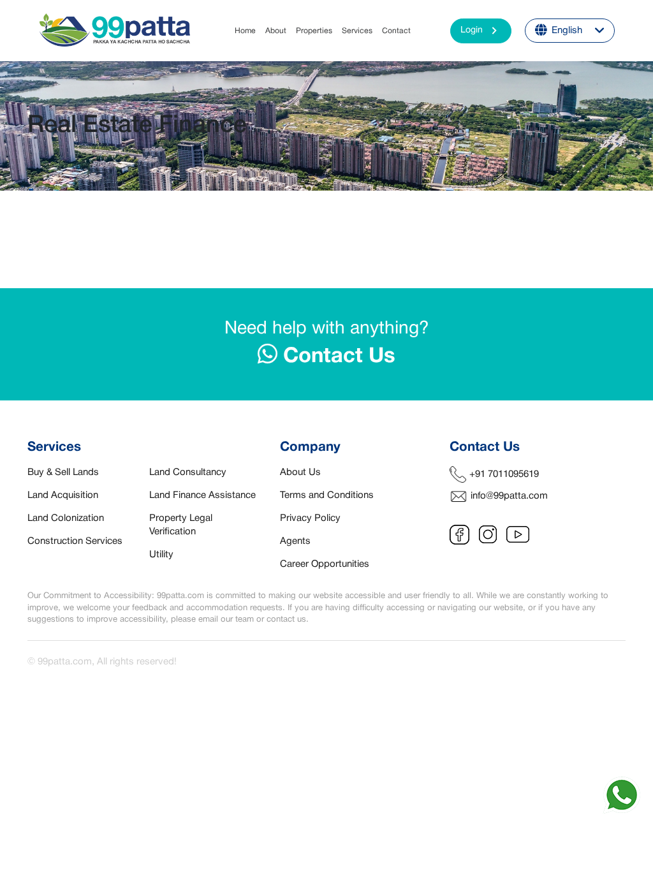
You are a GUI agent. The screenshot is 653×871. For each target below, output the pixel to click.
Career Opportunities (324, 564)
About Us (300, 472)
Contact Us (336, 357)
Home (245, 30)
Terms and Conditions (327, 495)
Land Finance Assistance (202, 495)
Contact (396, 30)
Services (357, 30)
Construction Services (74, 541)
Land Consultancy (187, 472)
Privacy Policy (310, 518)
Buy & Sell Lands (63, 472)
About (275, 30)
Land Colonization (65, 518)
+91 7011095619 (504, 474)
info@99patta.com (509, 496)
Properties (314, 30)
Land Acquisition (62, 495)
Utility (161, 554)
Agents (295, 541)
